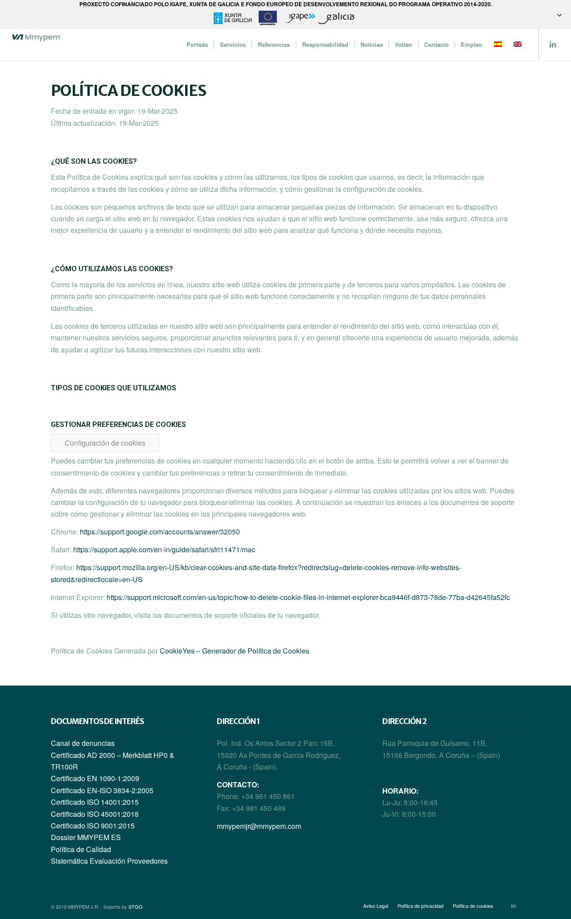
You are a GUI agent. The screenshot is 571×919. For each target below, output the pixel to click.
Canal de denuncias (83, 743)
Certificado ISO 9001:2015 (93, 825)
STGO (135, 906)
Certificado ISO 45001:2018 (95, 814)
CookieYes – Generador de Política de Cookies (234, 651)
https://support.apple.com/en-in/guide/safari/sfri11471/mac (164, 549)
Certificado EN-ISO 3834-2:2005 (102, 790)
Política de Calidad (81, 849)
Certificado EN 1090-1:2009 (95, 778)
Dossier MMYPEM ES (86, 837)
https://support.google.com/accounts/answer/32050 (160, 531)
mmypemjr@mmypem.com (259, 826)
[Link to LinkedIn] (552, 44)
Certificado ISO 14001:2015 (95, 802)
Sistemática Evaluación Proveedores (109, 861)
